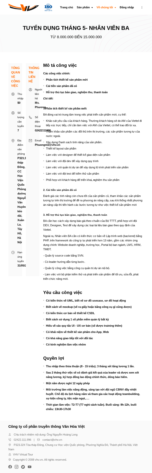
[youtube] (29, 466)
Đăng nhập (127, 7)
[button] (142, 7)
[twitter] (23, 466)
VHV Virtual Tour (23, 454)
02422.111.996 (22, 439)
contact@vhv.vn (52, 439)
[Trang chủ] (30, 7)
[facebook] (10, 466)
